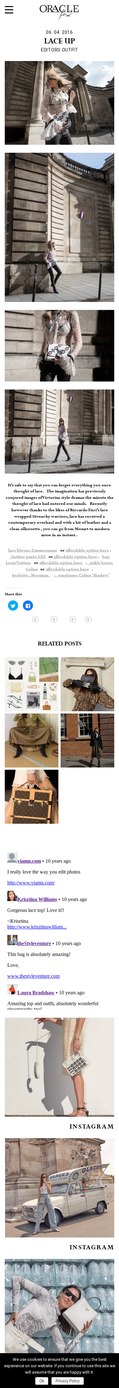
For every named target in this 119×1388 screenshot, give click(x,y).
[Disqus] (59, 930)
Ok (41, 1381)
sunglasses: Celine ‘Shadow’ (82, 575)
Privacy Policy (68, 1381)
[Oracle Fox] (59, 10)
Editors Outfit (59, 49)
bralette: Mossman (31, 575)
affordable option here (87, 550)
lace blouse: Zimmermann (32, 550)
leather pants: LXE (27, 556)
